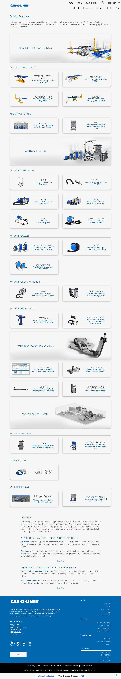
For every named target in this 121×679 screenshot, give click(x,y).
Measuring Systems (104, 628)
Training (109, 8)
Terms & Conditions (42, 666)
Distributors (99, 8)
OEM (117, 8)
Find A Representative (103, 642)
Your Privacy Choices (68, 676)
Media (108, 658)
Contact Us (106, 639)
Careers (79, 2)
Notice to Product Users (87, 666)
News (71, 2)
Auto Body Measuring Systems (35, 345)
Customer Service (91, 2)
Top (18, 654)
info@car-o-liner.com (17, 633)
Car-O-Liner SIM (105, 655)
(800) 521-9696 (15, 631)
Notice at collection (45, 676)
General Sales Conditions (71, 666)
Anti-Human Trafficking (56, 666)
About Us (76, 8)
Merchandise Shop (104, 661)
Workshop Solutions (35, 414)
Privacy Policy (31, 666)
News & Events (105, 609)
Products (86, 8)
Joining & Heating (35, 150)
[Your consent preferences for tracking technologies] (117, 675)
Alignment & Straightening (35, 47)
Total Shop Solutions (103, 615)
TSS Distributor (105, 652)
